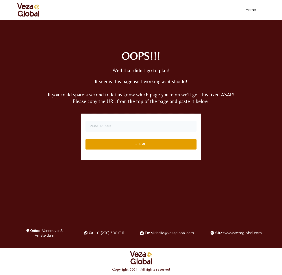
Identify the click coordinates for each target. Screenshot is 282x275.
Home (251, 10)
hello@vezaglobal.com (175, 233)
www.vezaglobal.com (238, 233)
